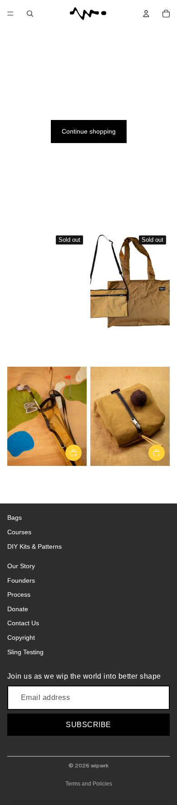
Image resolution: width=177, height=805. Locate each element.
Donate (17, 609)
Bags (14, 517)
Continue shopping (89, 131)
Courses (19, 532)
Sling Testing (25, 652)
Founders (21, 580)
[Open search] (30, 14)
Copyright (21, 637)
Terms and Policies (88, 784)
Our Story (21, 566)
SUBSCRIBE (88, 724)
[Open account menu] (146, 14)
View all (18, 216)
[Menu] (10, 13)
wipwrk (99, 765)
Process (18, 594)
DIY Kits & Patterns (34, 546)
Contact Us (23, 623)
